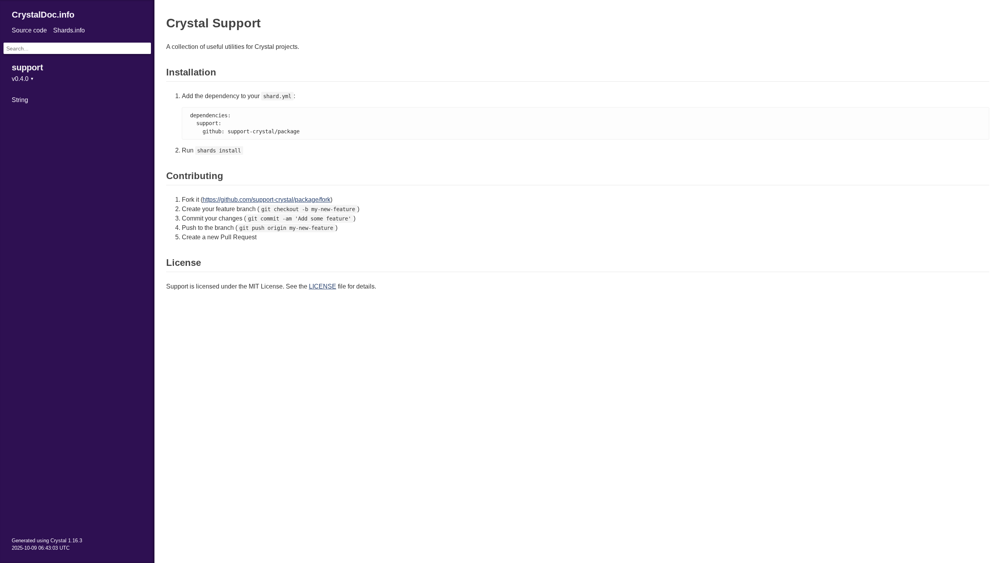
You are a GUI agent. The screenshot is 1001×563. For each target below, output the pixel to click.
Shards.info (69, 30)
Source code (29, 30)
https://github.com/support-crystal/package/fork (266, 199)
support (27, 67)
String (20, 100)
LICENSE (322, 286)
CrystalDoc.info (43, 15)
